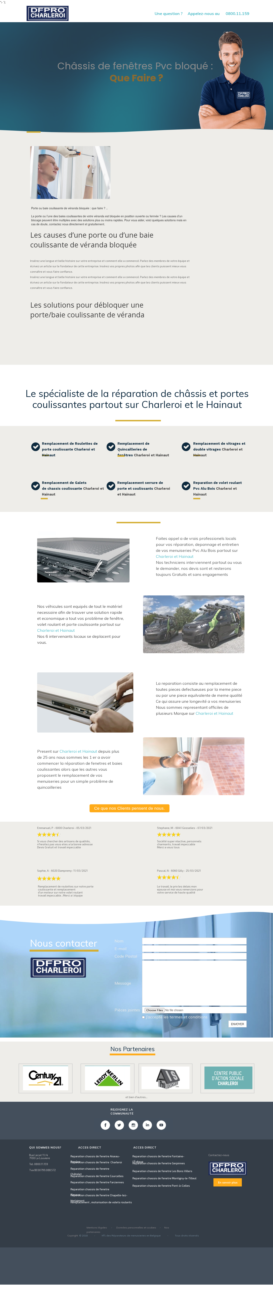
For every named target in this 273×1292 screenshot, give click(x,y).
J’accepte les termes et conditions (176, 1016)
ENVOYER (237, 1024)
